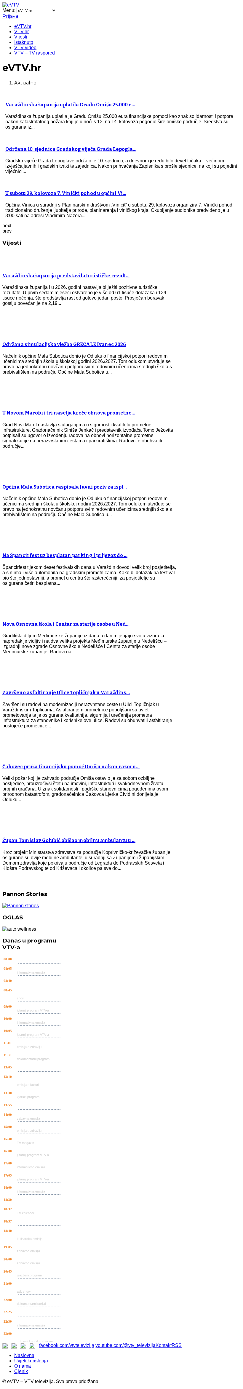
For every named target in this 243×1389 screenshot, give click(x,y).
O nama (22, 1366)
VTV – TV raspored (34, 52)
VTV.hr (21, 31)
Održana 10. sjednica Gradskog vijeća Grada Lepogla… (70, 149)
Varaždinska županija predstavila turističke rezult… (66, 276)
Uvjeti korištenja (31, 1360)
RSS (177, 1345)
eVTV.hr (22, 26)
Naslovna (24, 1355)
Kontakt (164, 1345)
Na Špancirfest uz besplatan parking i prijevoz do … (64, 555)
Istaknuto (23, 42)
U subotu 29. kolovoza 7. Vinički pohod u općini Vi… (65, 193)
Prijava (10, 16)
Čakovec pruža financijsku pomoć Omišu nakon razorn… (71, 766)
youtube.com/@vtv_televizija (125, 1345)
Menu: (9, 10)
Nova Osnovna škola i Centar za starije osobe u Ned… (66, 624)
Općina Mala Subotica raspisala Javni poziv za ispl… (64, 487)
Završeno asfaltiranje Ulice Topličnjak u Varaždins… (66, 692)
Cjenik (21, 1371)
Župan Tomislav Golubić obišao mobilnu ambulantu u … (68, 840)
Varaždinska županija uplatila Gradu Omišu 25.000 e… (70, 105)
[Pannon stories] (20, 905)
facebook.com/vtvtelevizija (66, 1345)
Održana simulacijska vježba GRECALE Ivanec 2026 (64, 344)
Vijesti (20, 36)
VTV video (25, 47)
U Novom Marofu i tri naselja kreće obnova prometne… (68, 413)
